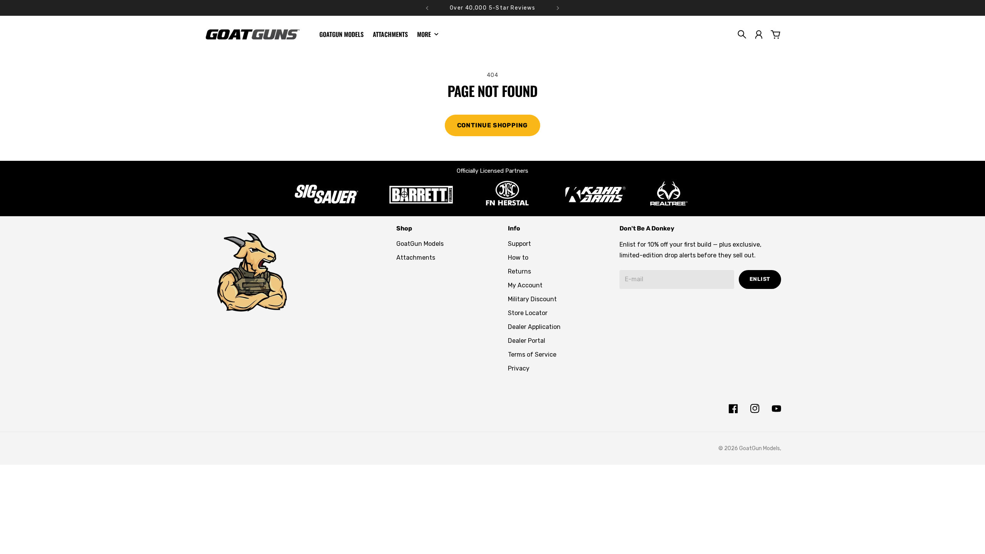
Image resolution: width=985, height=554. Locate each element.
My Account (525, 285)
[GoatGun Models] (252, 34)
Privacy (518, 368)
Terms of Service (532, 354)
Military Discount (532, 299)
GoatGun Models (420, 243)
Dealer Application (534, 326)
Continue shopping (492, 125)
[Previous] (427, 8)
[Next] (558, 8)
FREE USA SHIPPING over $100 (493, 8)
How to (518, 257)
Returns (519, 271)
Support (519, 243)
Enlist (760, 279)
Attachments (415, 257)
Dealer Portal (526, 340)
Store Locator (528, 313)
